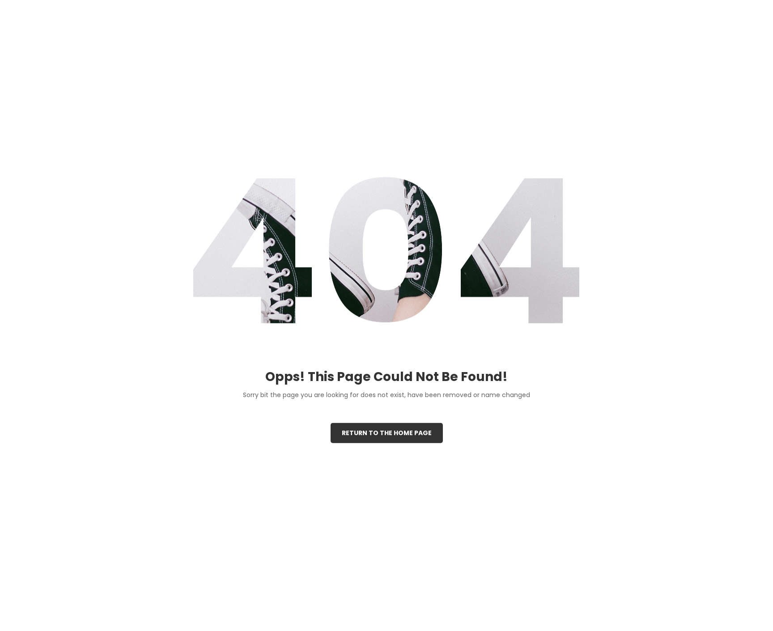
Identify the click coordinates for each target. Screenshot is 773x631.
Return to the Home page (387, 432)
